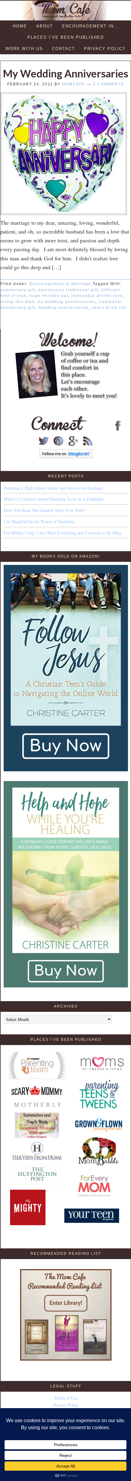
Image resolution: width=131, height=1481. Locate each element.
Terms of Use (65, 1398)
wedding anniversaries (63, 307)
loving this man (17, 302)
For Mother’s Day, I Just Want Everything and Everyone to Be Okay (63, 533)
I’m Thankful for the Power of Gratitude (39, 521)
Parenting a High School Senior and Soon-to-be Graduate (53, 488)
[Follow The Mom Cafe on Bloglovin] (66, 456)
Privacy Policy (66, 1405)
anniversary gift (17, 290)
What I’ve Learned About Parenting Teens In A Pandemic (54, 499)
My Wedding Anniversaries (65, 73)
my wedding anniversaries (66, 302)
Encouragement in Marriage (60, 284)
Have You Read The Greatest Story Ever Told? (44, 510)
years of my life (109, 307)
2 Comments (108, 84)
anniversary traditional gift (68, 290)
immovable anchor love (97, 296)
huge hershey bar (49, 296)
